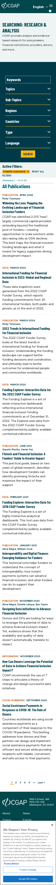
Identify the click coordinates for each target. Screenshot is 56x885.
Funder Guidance (14, 171)
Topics (6, 820)
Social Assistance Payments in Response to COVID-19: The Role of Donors (24, 709)
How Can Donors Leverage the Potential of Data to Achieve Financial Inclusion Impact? (27, 665)
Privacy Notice (11, 863)
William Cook (25, 549)
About (6, 813)
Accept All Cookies (28, 879)
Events (27, 820)
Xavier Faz (27, 449)
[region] (28, 853)
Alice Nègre (9, 549)
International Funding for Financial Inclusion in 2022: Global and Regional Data (26, 277)
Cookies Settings (27, 870)
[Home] (10, 5)
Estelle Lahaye (26, 604)
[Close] (52, 825)
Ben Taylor (42, 604)
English (38, 7)
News (26, 813)
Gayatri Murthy (11, 449)
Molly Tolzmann (11, 198)
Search (28, 154)
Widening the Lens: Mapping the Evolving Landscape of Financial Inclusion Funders (23, 207)
